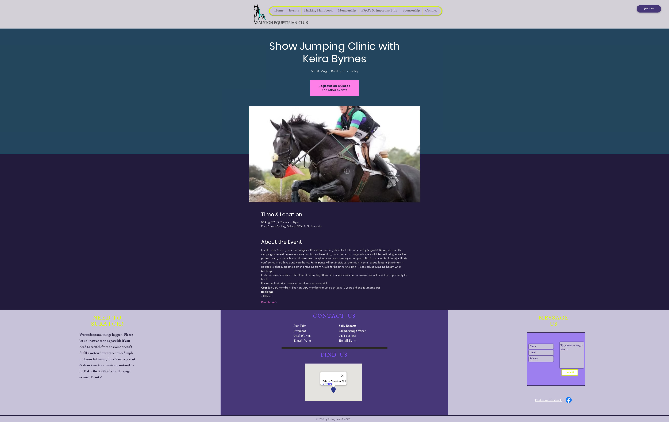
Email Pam (302, 340)
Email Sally (347, 340)
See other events (334, 90)
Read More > (269, 302)
